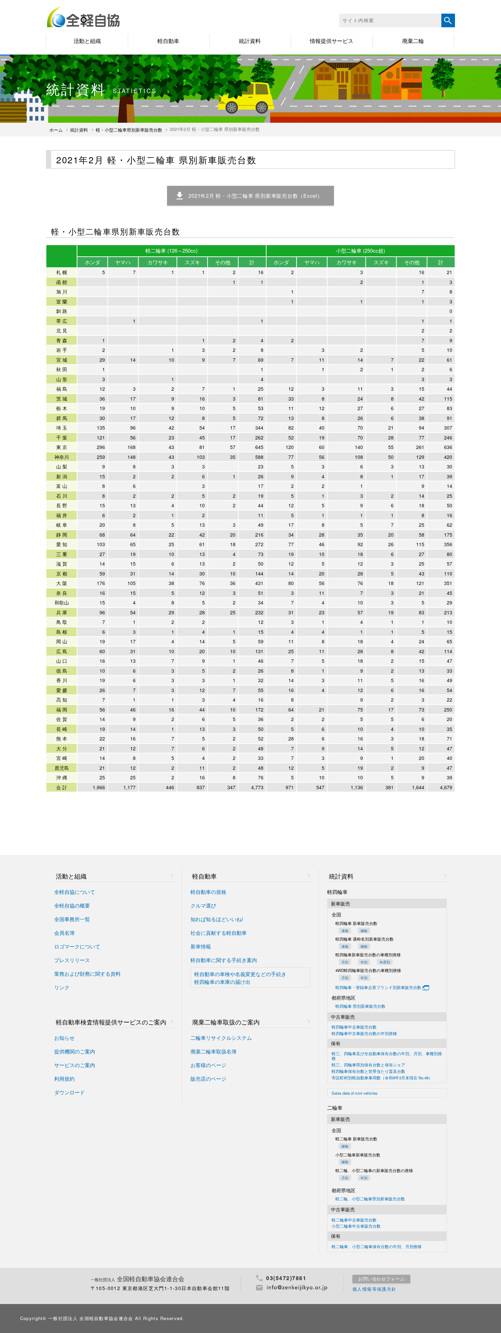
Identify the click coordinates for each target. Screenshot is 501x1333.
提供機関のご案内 (74, 1051)
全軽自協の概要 (72, 905)
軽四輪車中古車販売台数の (364, 1033)
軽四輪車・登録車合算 (378, 987)
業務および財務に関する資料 (87, 974)
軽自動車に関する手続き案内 (224, 960)
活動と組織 (87, 41)
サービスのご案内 (74, 1065)
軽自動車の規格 (208, 892)
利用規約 (64, 1079)
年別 (364, 961)
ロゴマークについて (77, 946)
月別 (344, 961)
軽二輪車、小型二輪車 (377, 1246)
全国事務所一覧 (72, 919)
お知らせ (64, 1038)
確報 (364, 930)
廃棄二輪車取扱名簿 (214, 1051)
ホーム (56, 130)
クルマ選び (203, 905)
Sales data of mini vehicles (355, 1093)
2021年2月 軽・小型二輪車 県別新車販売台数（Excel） (255, 195)
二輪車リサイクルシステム (221, 1038)
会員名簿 (64, 933)
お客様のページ (208, 1065)
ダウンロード (69, 1092)
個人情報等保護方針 (374, 1289)
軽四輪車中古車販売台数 (354, 1027)
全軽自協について (74, 892)
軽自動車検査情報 (111, 1022)
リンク (62, 987)
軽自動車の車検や (240, 974)
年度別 (385, 961)
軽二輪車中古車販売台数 (354, 1220)
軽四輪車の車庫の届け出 (222, 982)
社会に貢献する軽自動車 (219, 933)
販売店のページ (208, 1079)
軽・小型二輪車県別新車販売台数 (129, 130)
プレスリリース (72, 960)
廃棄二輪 (413, 41)
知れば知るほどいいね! (217, 919)
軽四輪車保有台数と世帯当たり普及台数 (368, 1071)
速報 (344, 930)
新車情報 (201, 946)
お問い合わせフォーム (381, 1279)
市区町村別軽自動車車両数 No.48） (382, 1078)
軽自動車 (168, 41)
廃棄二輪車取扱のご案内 (226, 1022)
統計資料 (250, 41)
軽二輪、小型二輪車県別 (370, 1199)
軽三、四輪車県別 (368, 1065)
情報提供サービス (331, 41)
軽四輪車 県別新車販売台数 (360, 1006)
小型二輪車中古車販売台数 (356, 1226)
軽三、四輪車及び (387, 1056)
